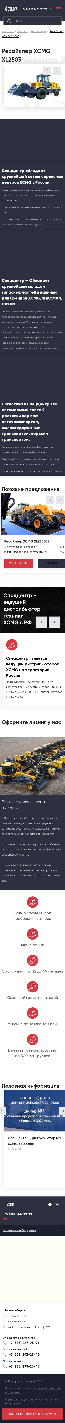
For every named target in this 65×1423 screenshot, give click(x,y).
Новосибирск (50, 8)
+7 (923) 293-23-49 (24, 1354)
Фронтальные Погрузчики (19, 1230)
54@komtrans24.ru (17, 1321)
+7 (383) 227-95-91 (35, 8)
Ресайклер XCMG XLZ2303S (27, 541)
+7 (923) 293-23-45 (24, 1366)
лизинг (52, 563)
